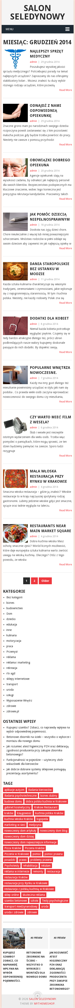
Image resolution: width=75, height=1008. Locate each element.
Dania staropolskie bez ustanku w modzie (49, 269)
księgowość (24, 813)
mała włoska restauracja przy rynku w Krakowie (48, 476)
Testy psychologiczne (55, 900)
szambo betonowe (15, 900)
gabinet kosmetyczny (17, 807)
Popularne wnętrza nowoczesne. (50, 370)
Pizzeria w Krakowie (16, 854)
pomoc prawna (54, 854)
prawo (23, 859)
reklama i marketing (18, 662)
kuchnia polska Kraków (49, 813)
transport (12, 684)
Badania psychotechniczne (20, 795)
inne (9, 630)
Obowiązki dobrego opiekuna (50, 162)
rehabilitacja (30, 865)
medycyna (35, 824)
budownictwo (14, 608)
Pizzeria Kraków (34, 848)
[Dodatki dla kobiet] (15, 326)
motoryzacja (13, 640)
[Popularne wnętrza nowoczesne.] (15, 375)
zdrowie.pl (12, 711)
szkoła (34, 900)
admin (33, 61)
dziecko (11, 619)
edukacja (11, 624)
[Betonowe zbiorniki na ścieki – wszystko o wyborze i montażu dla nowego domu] (37, 938)
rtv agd (10, 673)
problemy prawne (41, 859)
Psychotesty (11, 865)
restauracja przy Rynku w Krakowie (25, 883)
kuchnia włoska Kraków (18, 819)
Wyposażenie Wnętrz (19, 700)
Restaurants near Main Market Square (50, 528)
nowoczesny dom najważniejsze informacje (30, 842)
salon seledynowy (37, 12)
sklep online (11, 894)
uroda (10, 689)
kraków (8, 813)
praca (9, 646)
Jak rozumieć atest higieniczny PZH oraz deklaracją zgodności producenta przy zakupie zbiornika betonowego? (37, 750)
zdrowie (11, 706)
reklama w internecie (16, 871)
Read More (65, 90)
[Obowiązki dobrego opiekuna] (15, 167)
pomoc (37, 854)
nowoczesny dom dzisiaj (19, 836)
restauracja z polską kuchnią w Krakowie (29, 889)
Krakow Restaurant (45, 807)
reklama (11, 657)
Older (45, 580)
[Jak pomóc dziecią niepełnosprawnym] (15, 222)
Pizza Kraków (12, 848)
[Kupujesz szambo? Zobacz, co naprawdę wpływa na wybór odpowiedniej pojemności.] (14, 938)
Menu (9, 29)
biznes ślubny (48, 795)
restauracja (53, 871)
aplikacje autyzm (14, 789)
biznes (10, 602)
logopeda (42, 819)
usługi (10, 695)
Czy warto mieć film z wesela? (50, 419)
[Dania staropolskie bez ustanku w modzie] (15, 271)
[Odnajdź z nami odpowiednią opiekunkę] (15, 113)
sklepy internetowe (17, 678)
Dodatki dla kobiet (49, 318)
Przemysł (11, 651)
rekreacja (11, 668)
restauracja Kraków (16, 877)
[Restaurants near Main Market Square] (15, 533)
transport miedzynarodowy (20, 906)
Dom (9, 613)
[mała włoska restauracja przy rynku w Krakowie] (15, 478)
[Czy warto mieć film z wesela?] (15, 424)
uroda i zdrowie (13, 912)
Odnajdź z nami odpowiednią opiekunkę (45, 110)
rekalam (46, 865)
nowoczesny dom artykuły (20, 830)
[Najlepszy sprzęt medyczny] (15, 59)
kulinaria (11, 635)
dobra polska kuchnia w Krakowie (46, 801)
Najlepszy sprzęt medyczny (46, 53)
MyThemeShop (44, 1003)
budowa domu (13, 801)
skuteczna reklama (34, 894)
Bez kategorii (14, 597)
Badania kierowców (40, 789)
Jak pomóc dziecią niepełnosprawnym (50, 216)
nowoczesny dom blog (53, 830)
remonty (38, 871)
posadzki (9, 859)
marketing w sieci (14, 824)
